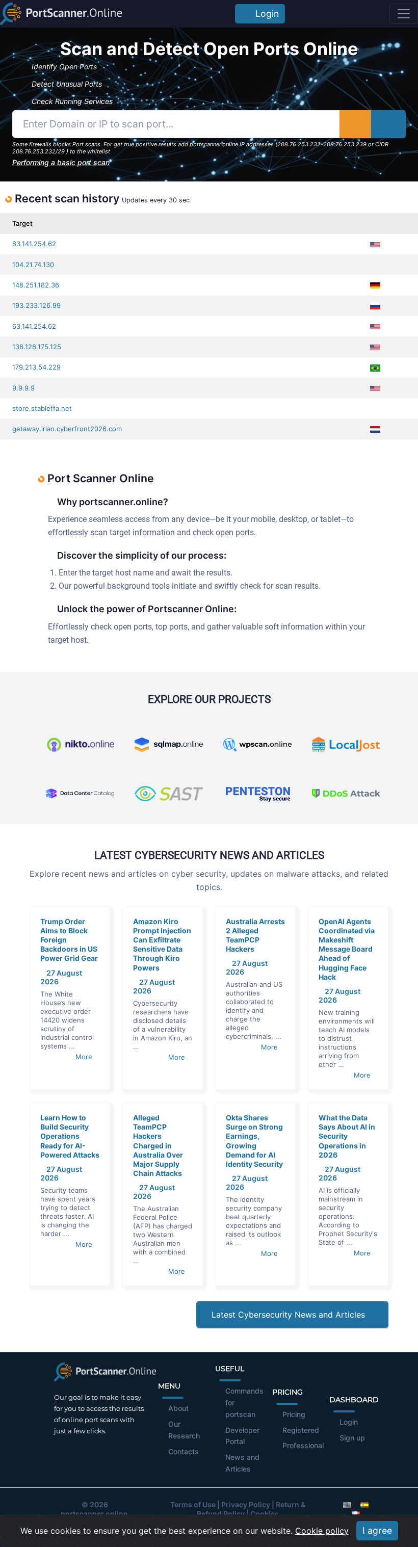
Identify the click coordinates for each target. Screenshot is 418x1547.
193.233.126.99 (36, 305)
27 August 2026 (61, 977)
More (84, 1057)
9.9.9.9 (23, 388)
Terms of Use (193, 1504)
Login (264, 13)
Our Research (184, 1430)
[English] (347, 1504)
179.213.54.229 (36, 367)
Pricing (293, 1414)
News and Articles (242, 1463)
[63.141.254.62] (398, 244)
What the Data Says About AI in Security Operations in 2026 (347, 1136)
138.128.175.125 (36, 347)
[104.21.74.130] (398, 264)
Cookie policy (322, 1531)
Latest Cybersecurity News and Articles (290, 1314)
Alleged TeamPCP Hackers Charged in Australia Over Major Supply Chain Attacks (158, 1145)
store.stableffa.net (42, 408)
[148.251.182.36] (398, 285)
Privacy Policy (245, 1504)
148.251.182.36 (35, 285)
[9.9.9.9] (398, 388)
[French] (356, 1513)
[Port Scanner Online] (61, 14)
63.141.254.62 (34, 244)
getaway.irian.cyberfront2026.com (67, 429)
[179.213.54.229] (398, 367)
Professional (303, 1445)
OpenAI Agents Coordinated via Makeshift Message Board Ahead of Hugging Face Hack (347, 949)
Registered (300, 1430)
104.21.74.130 (33, 264)
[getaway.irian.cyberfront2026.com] (398, 429)
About (178, 1408)
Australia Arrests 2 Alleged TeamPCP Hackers (255, 935)
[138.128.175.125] (398, 347)
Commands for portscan (244, 1402)
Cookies (264, 1513)
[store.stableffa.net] (398, 408)
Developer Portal (242, 1436)
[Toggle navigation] (403, 14)
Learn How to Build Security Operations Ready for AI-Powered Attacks (69, 1136)
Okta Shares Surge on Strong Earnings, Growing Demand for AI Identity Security (254, 1140)
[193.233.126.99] (398, 305)
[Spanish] (364, 1504)
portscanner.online (94, 1513)
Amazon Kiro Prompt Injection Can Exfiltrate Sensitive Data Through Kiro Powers (162, 944)
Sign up (352, 1437)
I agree (377, 1530)
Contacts (183, 1451)
